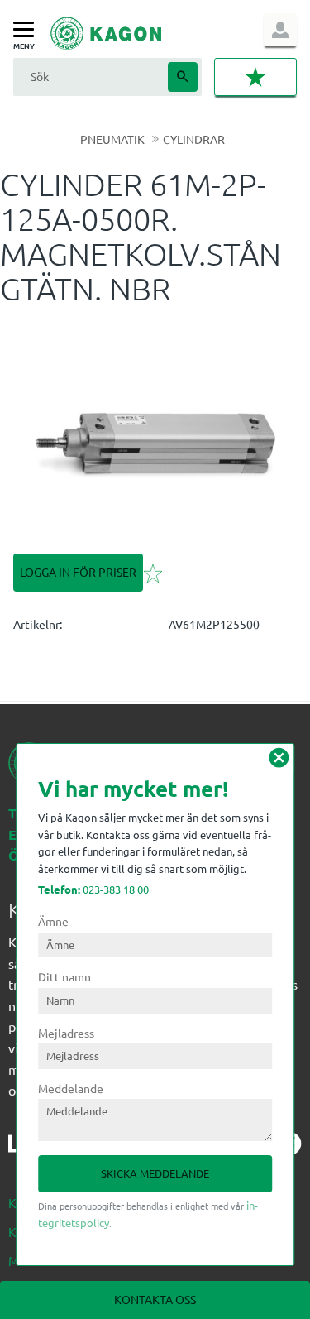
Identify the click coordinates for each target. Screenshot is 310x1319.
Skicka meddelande (155, 1173)
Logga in (280, 30)
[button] (27, 30)
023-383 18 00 (93, 889)
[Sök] (183, 77)
